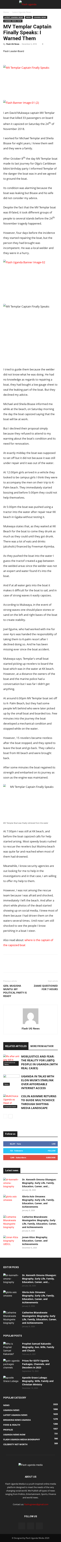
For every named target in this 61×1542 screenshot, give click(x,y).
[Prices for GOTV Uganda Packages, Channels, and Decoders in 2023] (11, 1364)
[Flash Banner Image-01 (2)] (30, 103)
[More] (36, 57)
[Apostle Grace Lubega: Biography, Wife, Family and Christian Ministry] (11, 1381)
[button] (5, 4)
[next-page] (10, 1116)
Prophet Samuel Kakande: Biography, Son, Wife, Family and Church (38, 1347)
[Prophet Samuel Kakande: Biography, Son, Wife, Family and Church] (11, 1349)
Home (6, 12)
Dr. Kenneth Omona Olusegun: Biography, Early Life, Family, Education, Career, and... (39, 1183)
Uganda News (40, 17)
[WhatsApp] (29, 57)
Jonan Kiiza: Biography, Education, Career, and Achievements (35, 1241)
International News (9, 1063)
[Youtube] (39, 1526)
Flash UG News (12, 44)
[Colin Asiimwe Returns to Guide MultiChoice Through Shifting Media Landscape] (11, 1101)
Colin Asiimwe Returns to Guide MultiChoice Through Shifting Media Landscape (38, 1102)
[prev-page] (5, 1116)
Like (53, 1144)
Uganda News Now (12, 21)
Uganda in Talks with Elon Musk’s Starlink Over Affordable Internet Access (37, 1082)
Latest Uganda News (21, 12)
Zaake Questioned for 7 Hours (46, 987)
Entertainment (10, 1106)
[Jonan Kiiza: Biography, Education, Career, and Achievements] (11, 1241)
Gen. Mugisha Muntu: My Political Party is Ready (15, 991)
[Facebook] (6, 57)
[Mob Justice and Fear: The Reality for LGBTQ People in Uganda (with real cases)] (11, 1060)
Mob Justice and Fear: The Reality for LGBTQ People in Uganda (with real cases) (39, 1062)
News (28, 17)
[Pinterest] (21, 57)
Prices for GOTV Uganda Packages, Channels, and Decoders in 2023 (36, 1364)
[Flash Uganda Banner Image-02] (27, 262)
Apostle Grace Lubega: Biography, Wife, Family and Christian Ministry (38, 1381)
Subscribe (50, 1157)
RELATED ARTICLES (16, 1046)
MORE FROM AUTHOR (42, 1046)
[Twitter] (14, 57)
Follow (51, 1150)
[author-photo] (30, 1024)
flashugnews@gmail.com (36, 1504)
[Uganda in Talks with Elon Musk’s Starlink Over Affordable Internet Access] (11, 1080)
